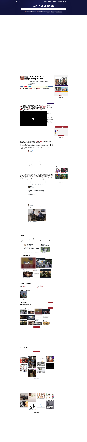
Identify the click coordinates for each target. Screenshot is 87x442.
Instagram (41, 141)
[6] (43, 238)
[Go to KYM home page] (18, 1)
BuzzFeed (28, 108)
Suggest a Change (58, 126)
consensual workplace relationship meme (50, 119)
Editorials (59, 1)
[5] (30, 237)
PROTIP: (21, 88)
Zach (57, 132)
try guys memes (50, 120)
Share (22, 86)
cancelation (34, 176)
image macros (37, 109)
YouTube (43, 107)
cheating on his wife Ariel (42, 106)
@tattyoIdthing (42, 286)
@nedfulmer (24, 285)
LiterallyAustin (37, 83)
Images (48, 11)
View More (61, 95)
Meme (51, 103)
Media (54, 1)
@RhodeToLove (42, 287)
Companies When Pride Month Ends (58, 179)
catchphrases (51, 122)
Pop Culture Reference (49, 107)
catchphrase (40, 108)
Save (26, 86)
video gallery (38, 88)
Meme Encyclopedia (47, 1)
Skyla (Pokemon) (63, 172)
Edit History (65, 126)
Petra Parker (56, 172)
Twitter (48, 111)
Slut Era (42, 238)
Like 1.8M (51, 86)
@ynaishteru (24, 287)
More (64, 1)
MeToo (43, 176)
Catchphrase (49, 107)
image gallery (30, 88)
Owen (34, 84)
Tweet (30, 86)
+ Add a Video (51, 302)
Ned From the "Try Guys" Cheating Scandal (41, 81)
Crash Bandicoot (63, 179)
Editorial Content (59, 11)
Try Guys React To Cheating (23, 299)
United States (49, 113)
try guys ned (51, 117)
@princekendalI (42, 285)
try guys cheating (49, 116)
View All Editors (61, 135)
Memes (52, 11)
